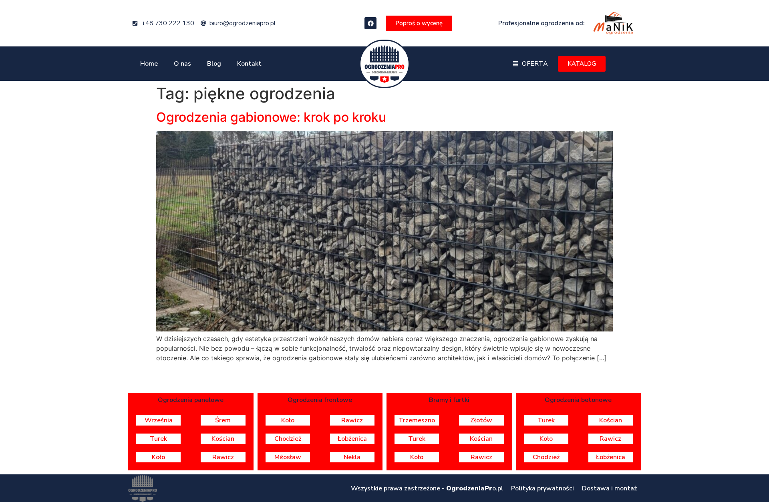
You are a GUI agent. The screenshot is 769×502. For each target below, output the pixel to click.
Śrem (223, 420)
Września (159, 420)
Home (149, 63)
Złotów (481, 420)
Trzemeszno (417, 420)
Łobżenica (352, 438)
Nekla (352, 457)
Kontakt (249, 63)
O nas (182, 63)
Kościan (222, 438)
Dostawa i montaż (609, 488)
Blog (214, 63)
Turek (158, 438)
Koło (158, 457)
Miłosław (287, 457)
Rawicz (223, 457)
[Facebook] (370, 23)
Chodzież (287, 438)
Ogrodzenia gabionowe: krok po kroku (271, 117)
